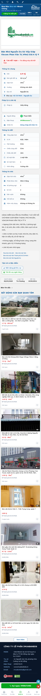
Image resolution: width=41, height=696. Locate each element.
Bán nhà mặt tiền (21, 253)
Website (7, 667)
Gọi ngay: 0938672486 (21, 686)
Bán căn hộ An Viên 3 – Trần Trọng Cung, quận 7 (18, 509)
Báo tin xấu (6, 288)
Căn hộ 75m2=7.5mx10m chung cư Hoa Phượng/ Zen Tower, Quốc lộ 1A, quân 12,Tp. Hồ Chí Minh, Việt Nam (20, 472)
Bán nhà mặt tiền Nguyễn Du (12, 258)
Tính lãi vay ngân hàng (14, 272)
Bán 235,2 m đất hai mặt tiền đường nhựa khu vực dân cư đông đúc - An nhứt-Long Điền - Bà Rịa (19, 320)
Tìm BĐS (22, 13)
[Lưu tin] (37, 329)
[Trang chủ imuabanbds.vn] (35, 7)
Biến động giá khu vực (13, 268)
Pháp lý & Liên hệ (9, 100)
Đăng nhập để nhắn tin (28, 125)
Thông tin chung (8, 69)
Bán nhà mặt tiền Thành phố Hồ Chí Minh (15, 255)
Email (6, 670)
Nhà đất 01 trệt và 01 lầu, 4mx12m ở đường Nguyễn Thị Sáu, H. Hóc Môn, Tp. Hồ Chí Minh (20, 434)
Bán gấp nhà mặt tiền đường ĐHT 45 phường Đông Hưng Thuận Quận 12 (19, 548)
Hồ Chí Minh (17, 96)
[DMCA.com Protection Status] (17, 676)
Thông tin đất (7, 130)
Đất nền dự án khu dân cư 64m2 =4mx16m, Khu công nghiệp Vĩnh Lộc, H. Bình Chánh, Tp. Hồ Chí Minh (20, 396)
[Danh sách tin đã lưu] (7, 2)
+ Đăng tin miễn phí (9, 13)
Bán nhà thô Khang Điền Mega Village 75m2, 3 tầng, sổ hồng (20, 358)
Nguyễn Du (28, 96)
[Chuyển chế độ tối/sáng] (2, 2)
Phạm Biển (26, 116)
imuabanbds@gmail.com (23, 670)
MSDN (6, 652)
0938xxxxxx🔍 (26, 120)
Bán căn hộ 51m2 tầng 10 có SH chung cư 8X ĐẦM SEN (19, 586)
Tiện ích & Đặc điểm (10, 263)
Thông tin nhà (7, 172)
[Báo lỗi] (38, 682)
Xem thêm (20, 640)
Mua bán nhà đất (8, 253)
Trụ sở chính (6, 660)
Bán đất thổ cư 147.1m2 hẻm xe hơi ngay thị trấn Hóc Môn (20, 624)
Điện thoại (7, 664)
